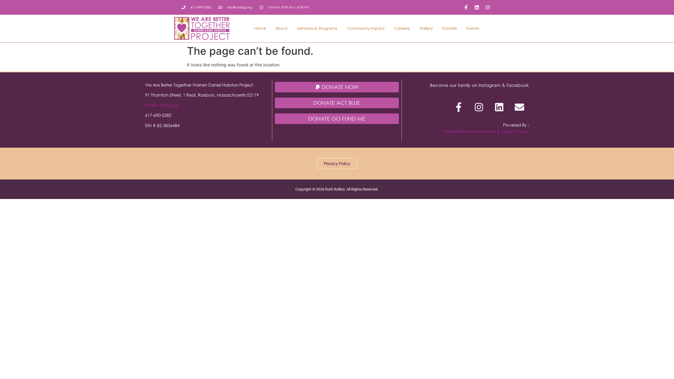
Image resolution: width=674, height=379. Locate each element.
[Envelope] (519, 107)
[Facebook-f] (466, 7)
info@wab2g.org (162, 105)
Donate (449, 28)
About (282, 28)
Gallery (426, 28)
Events (473, 28)
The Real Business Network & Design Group (486, 131)
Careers (402, 28)
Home (260, 28)
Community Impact (366, 28)
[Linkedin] (477, 7)
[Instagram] (487, 7)
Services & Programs (317, 28)
